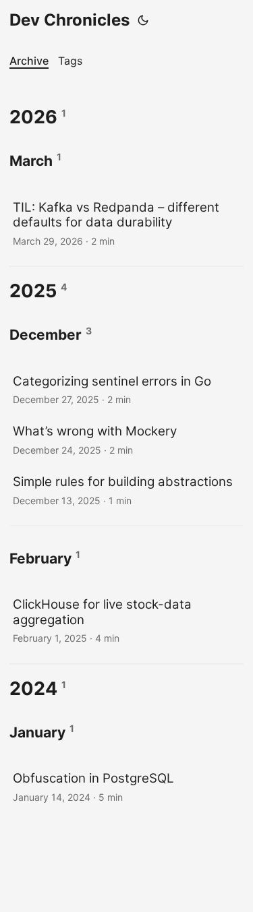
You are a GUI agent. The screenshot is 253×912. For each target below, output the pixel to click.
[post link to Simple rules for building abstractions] (126, 490)
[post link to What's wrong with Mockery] (126, 439)
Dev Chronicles (69, 20)
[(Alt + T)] (143, 20)
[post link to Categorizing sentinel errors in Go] (126, 389)
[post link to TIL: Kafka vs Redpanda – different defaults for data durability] (126, 222)
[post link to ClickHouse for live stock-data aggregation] (126, 619)
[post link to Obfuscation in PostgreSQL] (126, 786)
